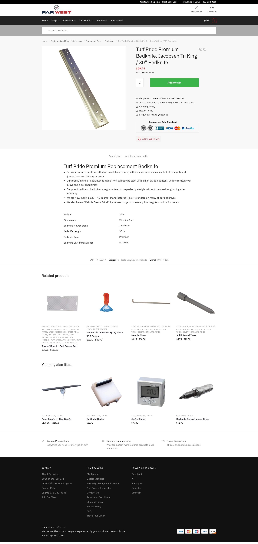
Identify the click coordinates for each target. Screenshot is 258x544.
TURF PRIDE (163, 259)
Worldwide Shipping (150, 1)
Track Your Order (170, 1)
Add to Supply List (150, 138)
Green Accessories (57, 332)
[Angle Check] (151, 392)
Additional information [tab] (137, 156)
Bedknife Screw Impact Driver (193, 418)
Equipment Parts (93, 41)
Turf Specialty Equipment (63, 340)
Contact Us (93, 492)
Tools (59, 416)
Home (44, 41)
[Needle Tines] (151, 303)
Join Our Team (49, 497)
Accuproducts (48, 416)
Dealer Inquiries (95, 478)
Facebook (137, 474)
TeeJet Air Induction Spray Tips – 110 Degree (105, 334)
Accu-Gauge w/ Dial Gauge (56, 418)
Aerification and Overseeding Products (150, 327)
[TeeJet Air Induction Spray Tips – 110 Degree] (106, 302)
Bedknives (110, 41)
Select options (61, 356)
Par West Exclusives (58, 335)
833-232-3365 (209, 1)
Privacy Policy (49, 487)
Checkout (212, 11)
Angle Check (138, 418)
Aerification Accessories (54, 327)
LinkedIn (136, 492)
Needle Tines (138, 335)
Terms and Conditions (98, 497)
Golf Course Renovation (99, 487)
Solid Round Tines (186, 335)
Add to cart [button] (106, 429)
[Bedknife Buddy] (106, 392)
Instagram (137, 483)
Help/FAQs (187, 1)
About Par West (50, 474)
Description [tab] (115, 156)
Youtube (136, 487)
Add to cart (174, 82)
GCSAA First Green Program (57, 483)
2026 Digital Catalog (53, 478)
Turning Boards (69, 343)
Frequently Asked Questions (153, 114)
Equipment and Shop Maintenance (67, 41)
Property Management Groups (103, 483)
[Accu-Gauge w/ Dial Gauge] (61, 392)
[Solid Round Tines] (196, 303)
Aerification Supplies (141, 329)
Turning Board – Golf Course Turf (59, 346)
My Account (196, 11)
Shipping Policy (147, 106)
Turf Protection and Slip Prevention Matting (58, 337)
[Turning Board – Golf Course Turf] (61, 303)
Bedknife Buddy (95, 418)
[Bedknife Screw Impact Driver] (196, 392)
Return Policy (146, 110)
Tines (157, 332)
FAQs (89, 510)
